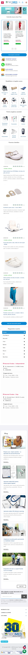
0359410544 (8, 370)
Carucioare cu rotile (5, 93)
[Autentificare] (22, 3)
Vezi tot (21, 586)
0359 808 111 (8, 64)
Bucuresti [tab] (5, 338)
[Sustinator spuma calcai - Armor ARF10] (14, 193)
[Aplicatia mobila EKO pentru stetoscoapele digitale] (14, 472)
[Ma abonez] (24, 596)
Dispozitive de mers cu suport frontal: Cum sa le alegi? (13, 569)
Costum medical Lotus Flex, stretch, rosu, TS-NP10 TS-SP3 (8, 35)
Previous (12, 49)
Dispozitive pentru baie (14, 106)
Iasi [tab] (4, 354)
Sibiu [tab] (4, 347)
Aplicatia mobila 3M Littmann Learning (14, 511)
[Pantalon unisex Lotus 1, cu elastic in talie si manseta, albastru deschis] (14, 296)
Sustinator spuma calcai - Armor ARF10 (12, 207)
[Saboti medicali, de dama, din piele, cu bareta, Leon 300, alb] (14, 261)
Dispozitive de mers (23, 106)
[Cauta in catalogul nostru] (19, 3)
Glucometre (23, 136)
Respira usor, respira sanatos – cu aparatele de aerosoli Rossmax (12, 452)
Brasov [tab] (4, 350)
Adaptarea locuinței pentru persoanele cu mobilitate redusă (14, 540)
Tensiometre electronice (5, 124)
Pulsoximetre (5, 136)
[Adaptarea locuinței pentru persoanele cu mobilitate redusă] (14, 529)
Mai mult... (6, 462)
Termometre (14, 124)
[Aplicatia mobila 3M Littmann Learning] (14, 501)
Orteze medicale (5, 106)
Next (15, 49)
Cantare (23, 124)
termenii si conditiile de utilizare (16, 600)
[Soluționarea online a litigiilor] (21, 652)
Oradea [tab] (5, 332)
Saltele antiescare (23, 93)
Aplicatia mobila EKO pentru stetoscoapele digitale (11, 482)
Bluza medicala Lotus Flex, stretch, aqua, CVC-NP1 (20, 36)
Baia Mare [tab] (5, 357)
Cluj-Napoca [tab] (6, 335)
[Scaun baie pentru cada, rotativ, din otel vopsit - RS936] (14, 226)
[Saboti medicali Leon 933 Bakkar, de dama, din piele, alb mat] (14, 155)
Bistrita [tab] (4, 344)
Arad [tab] (4, 341)
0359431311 (8, 400)
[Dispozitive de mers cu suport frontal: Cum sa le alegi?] (14, 559)
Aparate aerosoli (14, 136)
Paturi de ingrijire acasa (14, 93)
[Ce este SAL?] (7, 652)
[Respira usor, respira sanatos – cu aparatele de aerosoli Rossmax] (14, 442)
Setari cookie (4, 641)
